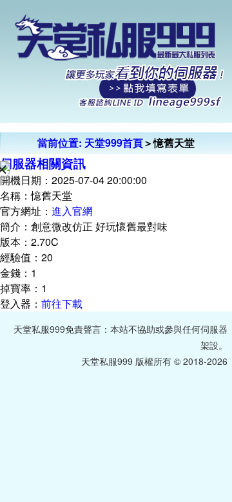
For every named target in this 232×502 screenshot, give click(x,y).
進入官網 (72, 210)
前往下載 (61, 303)
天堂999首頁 (113, 142)
